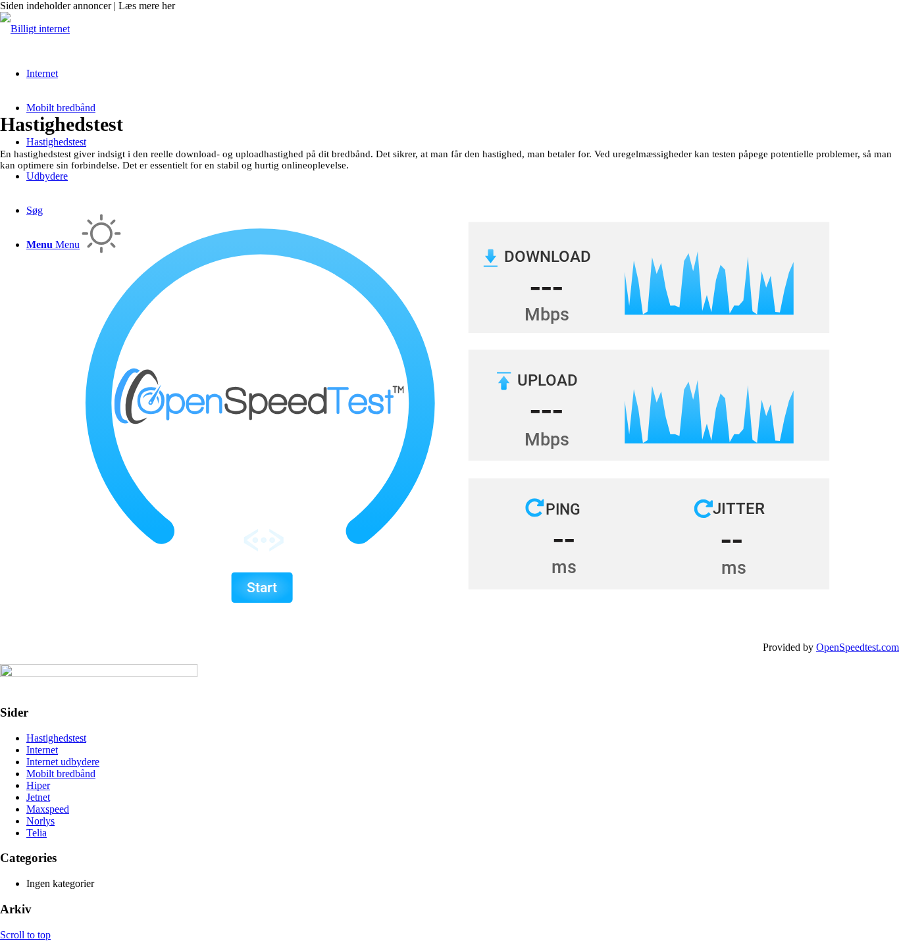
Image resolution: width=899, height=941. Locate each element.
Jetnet (38, 797)
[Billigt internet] (35, 28)
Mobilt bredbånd (60, 773)
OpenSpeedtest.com (857, 647)
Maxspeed (47, 809)
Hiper (38, 785)
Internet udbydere (62, 761)
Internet (42, 749)
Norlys (40, 821)
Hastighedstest (56, 738)
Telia (36, 832)
